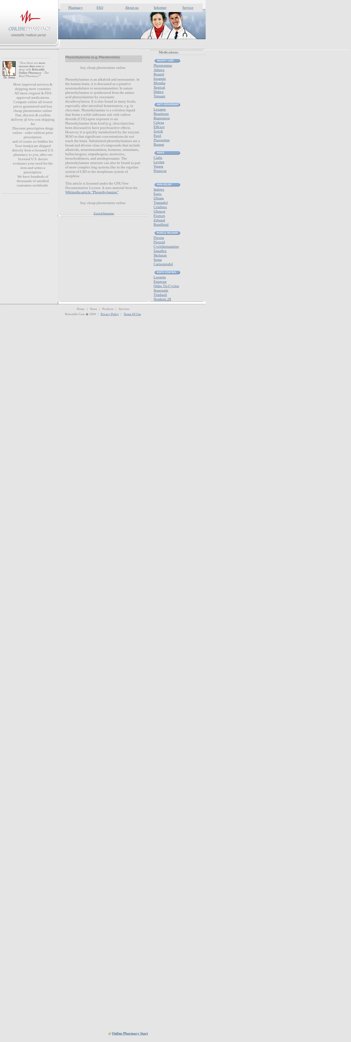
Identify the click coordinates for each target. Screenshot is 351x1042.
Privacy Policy (110, 314)
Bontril (159, 74)
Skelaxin (160, 255)
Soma (158, 260)
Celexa (159, 122)
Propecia (160, 171)
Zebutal (159, 220)
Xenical (159, 87)
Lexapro (160, 109)
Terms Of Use (132, 314)
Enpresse (160, 281)
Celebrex (160, 207)
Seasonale (161, 290)
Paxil (157, 136)
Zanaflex (160, 251)
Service (187, 7)
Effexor (159, 127)
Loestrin (160, 277)
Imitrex (159, 189)
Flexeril (159, 242)
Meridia (159, 83)
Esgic (158, 194)
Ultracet (159, 211)
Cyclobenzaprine (166, 246)
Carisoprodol (163, 264)
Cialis (158, 158)
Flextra (159, 238)
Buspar (159, 144)
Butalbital (161, 224)
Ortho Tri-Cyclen (166, 286)
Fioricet (159, 216)
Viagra (158, 166)
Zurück (98, 213)
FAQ (100, 7)
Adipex (159, 70)
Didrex (159, 92)
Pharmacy (75, 7)
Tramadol (161, 203)
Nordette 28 (162, 299)
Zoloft (158, 131)
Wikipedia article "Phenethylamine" (91, 192)
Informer (160, 7)
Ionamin (160, 79)
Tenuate (159, 96)
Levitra (159, 162)
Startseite (108, 213)
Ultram (159, 198)
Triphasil (160, 295)
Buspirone (161, 114)
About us (131, 7)
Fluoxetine (162, 140)
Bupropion (162, 118)
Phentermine (163, 65)
